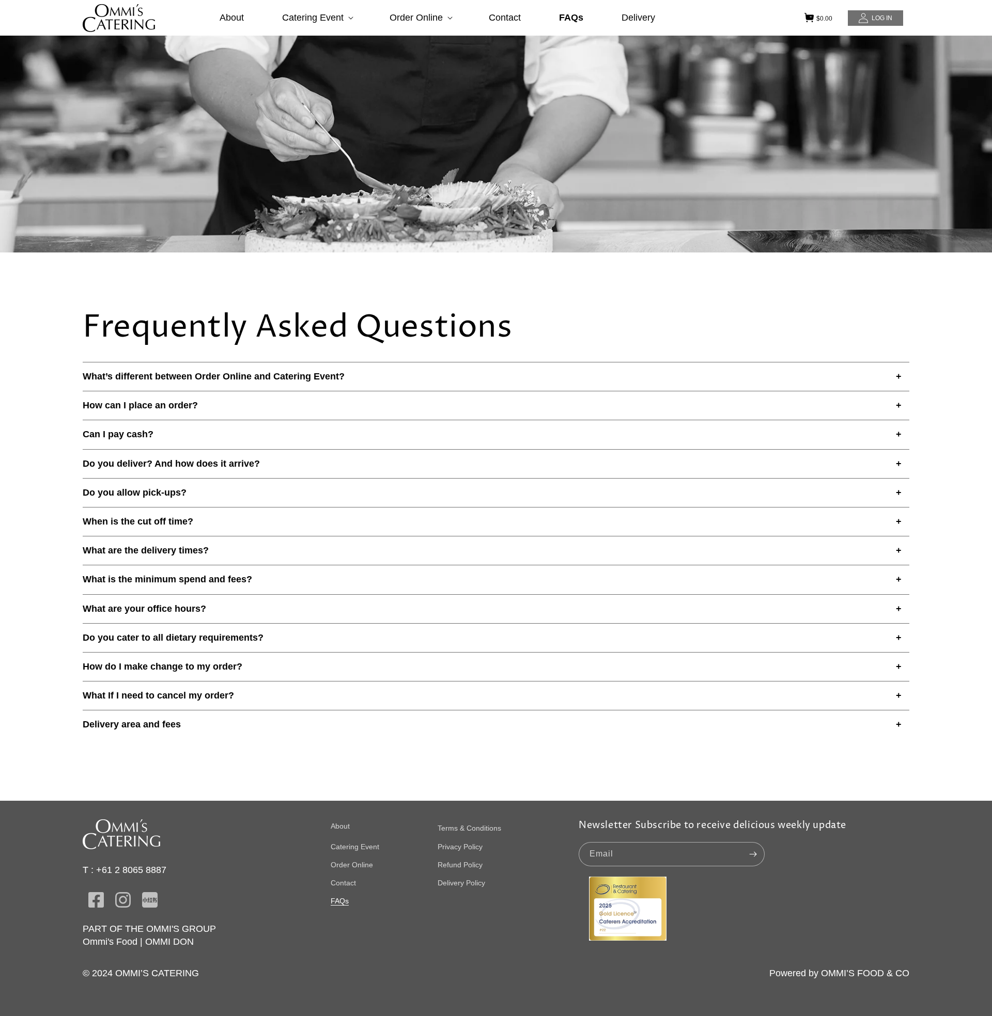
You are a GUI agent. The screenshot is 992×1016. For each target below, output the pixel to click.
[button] (317, 18)
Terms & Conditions (469, 828)
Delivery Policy (461, 883)
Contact (343, 883)
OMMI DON (169, 941)
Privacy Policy (460, 847)
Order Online (352, 865)
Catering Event (355, 847)
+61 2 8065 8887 (131, 870)
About (340, 826)
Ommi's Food (110, 941)
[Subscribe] (752, 854)
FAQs (340, 901)
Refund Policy (460, 865)
